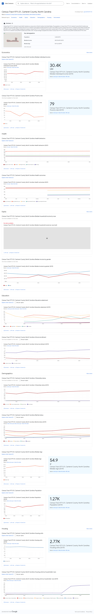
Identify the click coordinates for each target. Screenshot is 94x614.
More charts (89, 52)
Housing (49, 17)
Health (20, 17)
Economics (14, 17)
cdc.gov (8, 147)
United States (25, 14)
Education (32, 17)
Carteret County (10, 14)
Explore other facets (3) (7, 417)
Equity (26, 17)
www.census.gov (27, 46)
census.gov (9, 67)
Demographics (41, 17)
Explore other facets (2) (7, 59)
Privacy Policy (89, 611)
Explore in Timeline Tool (21, 89)
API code (12, 89)
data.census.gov (15, 308)
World (39, 14)
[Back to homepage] (3, 3)
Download (7, 89)
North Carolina (18, 14)
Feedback (90, 3)
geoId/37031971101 (88, 11)
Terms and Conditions (80, 611)
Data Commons (9, 3)
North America (33, 14)
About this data (15, 67)
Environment (57, 17)
